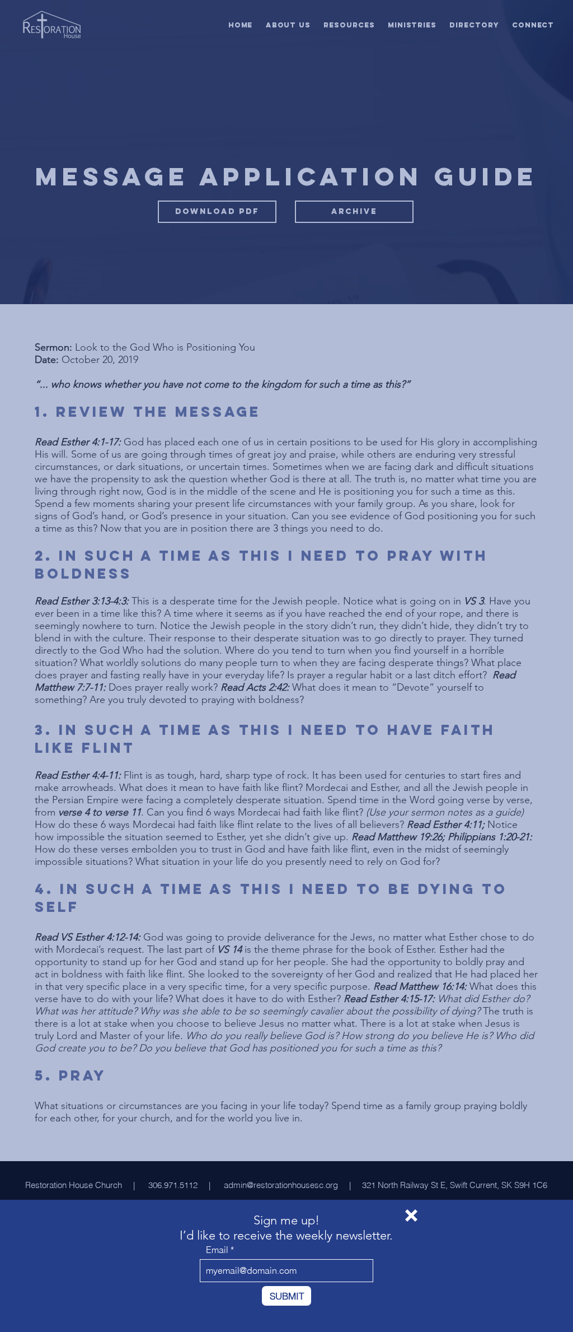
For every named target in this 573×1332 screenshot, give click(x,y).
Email (217, 1249)
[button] (411, 1215)
